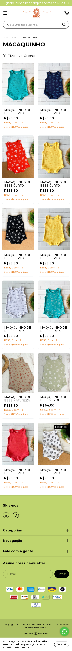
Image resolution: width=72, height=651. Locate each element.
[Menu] (5, 13)
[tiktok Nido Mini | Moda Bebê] (16, 515)
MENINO (15, 37)
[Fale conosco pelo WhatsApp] (64, 631)
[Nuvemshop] (36, 634)
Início (5, 37)
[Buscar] (64, 24)
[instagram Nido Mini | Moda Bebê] (6, 515)
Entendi (61, 644)
